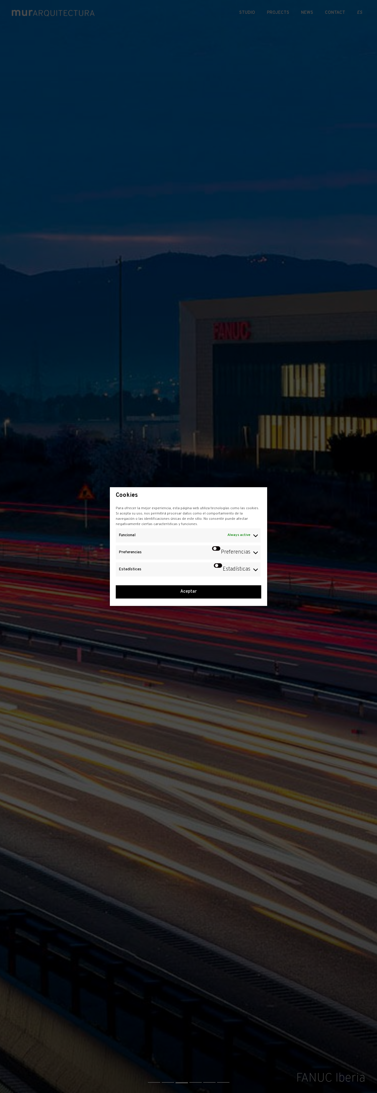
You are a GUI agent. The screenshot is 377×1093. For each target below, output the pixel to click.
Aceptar (188, 591)
